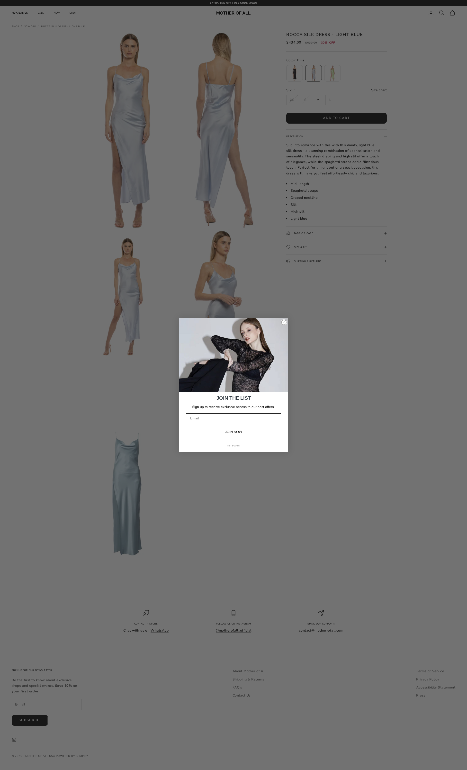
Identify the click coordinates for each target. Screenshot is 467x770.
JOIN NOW (233, 432)
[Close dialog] (283, 322)
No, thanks (233, 445)
